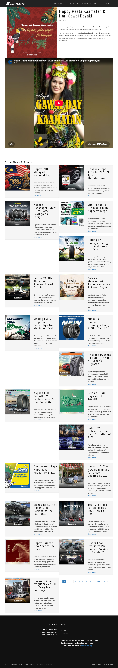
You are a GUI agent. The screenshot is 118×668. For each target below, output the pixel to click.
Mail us (65, 634)
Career (97, 3)
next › (99, 581)
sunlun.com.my (86, 646)
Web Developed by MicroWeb (102, 664)
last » (106, 581)
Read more (37, 195)
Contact (107, 3)
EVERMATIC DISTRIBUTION (21, 664)
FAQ (64, 630)
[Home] (15, 3)
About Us (58, 3)
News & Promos (84, 3)
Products (69, 3)
